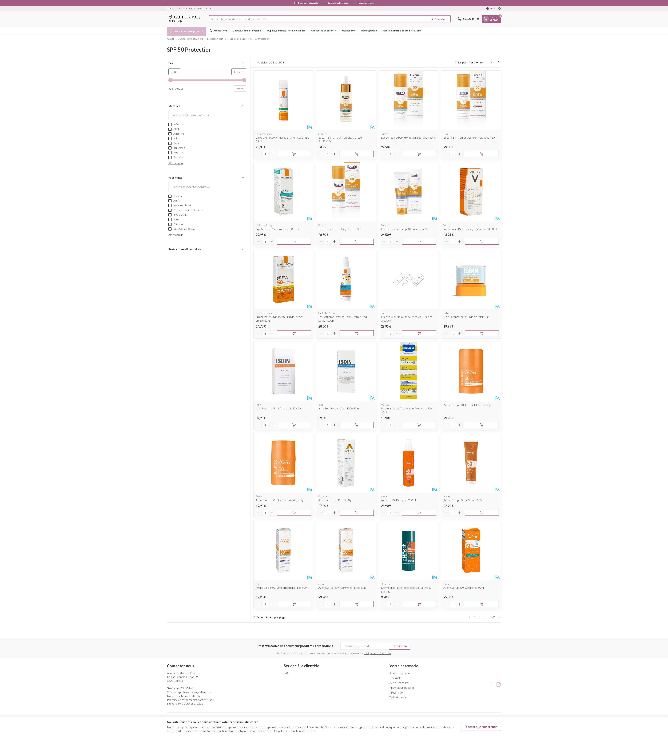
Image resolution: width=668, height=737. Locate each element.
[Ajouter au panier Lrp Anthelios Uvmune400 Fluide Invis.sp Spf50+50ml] (294, 333)
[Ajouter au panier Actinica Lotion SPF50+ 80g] (357, 513)
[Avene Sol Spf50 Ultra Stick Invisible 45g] (471, 371)
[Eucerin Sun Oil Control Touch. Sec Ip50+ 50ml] (408, 100)
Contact (171, 8)
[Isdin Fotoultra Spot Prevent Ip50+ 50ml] (283, 371)
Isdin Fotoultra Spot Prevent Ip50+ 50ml (280, 408)
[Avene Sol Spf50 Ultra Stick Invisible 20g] (283, 463)
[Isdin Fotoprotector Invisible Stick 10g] (471, 279)
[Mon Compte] (478, 19)
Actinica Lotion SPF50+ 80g (334, 500)
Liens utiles (396, 677)
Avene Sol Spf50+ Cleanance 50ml (463, 587)
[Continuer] (498, 617)
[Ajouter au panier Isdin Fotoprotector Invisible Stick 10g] (482, 333)
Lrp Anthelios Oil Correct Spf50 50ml (277, 229)
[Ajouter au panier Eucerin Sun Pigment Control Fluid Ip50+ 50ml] (482, 154)
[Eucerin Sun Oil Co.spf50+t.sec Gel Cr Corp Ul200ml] (408, 279)
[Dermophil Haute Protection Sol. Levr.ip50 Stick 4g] (408, 550)
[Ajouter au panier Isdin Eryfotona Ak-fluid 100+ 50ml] (357, 425)
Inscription (400, 645)
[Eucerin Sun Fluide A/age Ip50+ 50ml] (346, 192)
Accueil (170, 38)
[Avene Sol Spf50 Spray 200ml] (408, 463)
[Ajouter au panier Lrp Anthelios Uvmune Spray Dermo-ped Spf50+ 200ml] (357, 333)
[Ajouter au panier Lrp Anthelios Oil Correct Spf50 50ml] (294, 242)
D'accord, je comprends (481, 727)
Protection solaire (216, 38)
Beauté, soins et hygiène (247, 30)
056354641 (188, 688)
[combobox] (318, 18)
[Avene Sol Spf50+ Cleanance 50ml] (471, 550)
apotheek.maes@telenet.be (194, 692)
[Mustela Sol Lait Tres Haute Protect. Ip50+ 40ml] (408, 371)
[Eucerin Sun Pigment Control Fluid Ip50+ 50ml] (471, 100)
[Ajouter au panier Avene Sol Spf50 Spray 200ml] (419, 513)
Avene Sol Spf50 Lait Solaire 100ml (463, 500)
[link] (470, 617)
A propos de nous (399, 673)
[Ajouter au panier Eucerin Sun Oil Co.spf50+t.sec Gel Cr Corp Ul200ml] (419, 333)
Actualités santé (186, 8)
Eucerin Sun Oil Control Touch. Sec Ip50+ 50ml (408, 137)
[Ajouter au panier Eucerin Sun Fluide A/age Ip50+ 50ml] (357, 242)
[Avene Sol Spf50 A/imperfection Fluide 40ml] (283, 550)
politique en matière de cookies (296, 730)
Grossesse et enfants (323, 30)
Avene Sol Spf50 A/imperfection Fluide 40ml (282, 587)
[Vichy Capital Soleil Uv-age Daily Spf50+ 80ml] (471, 192)
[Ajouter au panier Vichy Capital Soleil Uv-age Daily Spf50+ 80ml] (482, 242)
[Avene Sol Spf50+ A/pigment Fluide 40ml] (346, 550)
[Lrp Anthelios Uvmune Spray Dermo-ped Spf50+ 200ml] (346, 279)
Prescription (204, 8)
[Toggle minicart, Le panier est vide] (486, 19)
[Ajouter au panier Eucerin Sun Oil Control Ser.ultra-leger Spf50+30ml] (357, 154)
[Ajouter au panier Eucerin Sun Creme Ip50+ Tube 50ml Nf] (419, 242)
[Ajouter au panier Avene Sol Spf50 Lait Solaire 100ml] (482, 513)
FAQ (286, 673)
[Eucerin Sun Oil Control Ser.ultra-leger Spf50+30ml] (346, 100)
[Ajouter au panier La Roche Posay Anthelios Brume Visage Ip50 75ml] (294, 154)
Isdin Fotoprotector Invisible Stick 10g (465, 316)
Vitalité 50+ (348, 30)
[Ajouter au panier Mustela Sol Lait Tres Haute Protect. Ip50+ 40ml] (419, 425)
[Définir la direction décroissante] (499, 62)
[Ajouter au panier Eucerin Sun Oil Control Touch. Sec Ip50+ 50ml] (419, 154)
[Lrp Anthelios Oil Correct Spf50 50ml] (283, 192)
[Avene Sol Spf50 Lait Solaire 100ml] (471, 463)
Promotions (220, 30)
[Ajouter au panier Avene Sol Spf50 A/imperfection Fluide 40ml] (294, 604)
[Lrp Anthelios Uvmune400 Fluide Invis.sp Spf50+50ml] (283, 279)
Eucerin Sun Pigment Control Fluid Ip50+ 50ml (470, 137)
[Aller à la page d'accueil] (184, 19)
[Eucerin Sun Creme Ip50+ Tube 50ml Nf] (408, 192)
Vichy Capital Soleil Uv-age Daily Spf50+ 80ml (470, 229)
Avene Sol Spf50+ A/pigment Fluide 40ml (342, 587)
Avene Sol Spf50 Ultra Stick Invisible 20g (279, 500)
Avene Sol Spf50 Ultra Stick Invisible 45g (467, 404)
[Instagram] (498, 684)
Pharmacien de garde (402, 687)
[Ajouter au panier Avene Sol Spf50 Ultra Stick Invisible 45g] (482, 425)
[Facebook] (491, 684)
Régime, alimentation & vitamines (286, 30)
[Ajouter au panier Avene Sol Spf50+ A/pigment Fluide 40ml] (357, 604)
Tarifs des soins (398, 697)
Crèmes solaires (238, 38)
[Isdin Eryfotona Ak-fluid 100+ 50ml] (346, 371)
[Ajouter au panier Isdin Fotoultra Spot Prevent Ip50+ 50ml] (294, 425)
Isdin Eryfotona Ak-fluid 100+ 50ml (338, 408)
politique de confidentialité (377, 653)
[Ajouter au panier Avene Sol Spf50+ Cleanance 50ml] (482, 604)
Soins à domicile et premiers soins (402, 30)
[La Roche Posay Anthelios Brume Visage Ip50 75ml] (283, 100)
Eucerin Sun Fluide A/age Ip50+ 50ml (339, 229)
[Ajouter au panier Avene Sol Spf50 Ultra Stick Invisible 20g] (294, 513)
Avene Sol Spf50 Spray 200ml (398, 500)
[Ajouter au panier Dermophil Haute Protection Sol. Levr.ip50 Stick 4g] (419, 604)
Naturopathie (369, 30)
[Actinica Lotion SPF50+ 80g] (346, 463)
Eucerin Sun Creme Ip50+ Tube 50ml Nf (404, 229)
